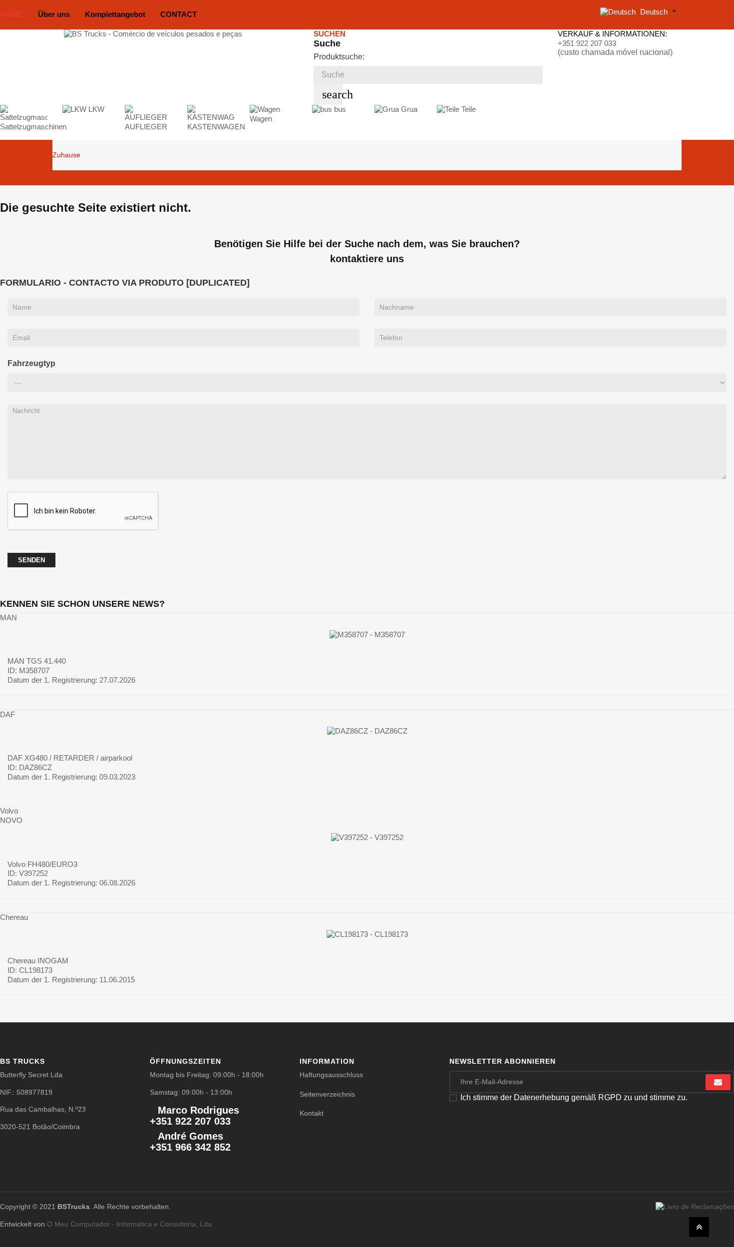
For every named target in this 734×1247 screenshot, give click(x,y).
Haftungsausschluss (331, 1075)
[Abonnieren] (718, 1082)
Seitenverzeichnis (327, 1094)
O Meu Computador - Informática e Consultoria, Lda (129, 1224)
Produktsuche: (339, 56)
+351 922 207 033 (587, 43)
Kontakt (312, 1113)
